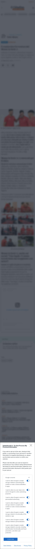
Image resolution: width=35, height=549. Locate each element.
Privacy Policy (28, 545)
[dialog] (17, 495)
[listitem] (17, 477)
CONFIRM (10, 539)
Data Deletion (7, 545)
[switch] (28, 481)
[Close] (31, 446)
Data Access (17, 545)
